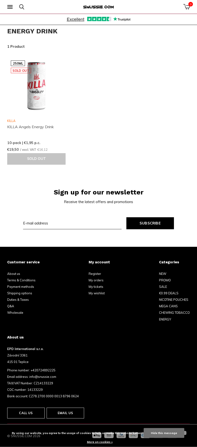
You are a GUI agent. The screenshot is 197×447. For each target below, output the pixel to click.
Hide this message (164, 433)
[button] (10, 7)
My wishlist (97, 293)
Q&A (10, 306)
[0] (186, 6)
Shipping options (19, 293)
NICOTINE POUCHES (173, 300)
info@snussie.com (42, 377)
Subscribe (150, 223)
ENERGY (165, 319)
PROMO (165, 280)
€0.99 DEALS (169, 293)
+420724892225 (43, 370)
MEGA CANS (168, 306)
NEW (162, 274)
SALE (163, 287)
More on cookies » (100, 442)
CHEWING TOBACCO (174, 312)
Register (95, 274)
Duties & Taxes (18, 300)
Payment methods (20, 287)
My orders (96, 280)
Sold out (36, 159)
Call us (26, 413)
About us (13, 274)
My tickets (96, 287)
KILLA (11, 121)
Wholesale (15, 312)
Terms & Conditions (21, 280)
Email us (65, 413)
